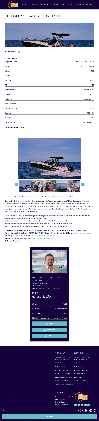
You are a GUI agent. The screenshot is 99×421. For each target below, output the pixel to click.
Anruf (51, 323)
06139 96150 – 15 (83, 357)
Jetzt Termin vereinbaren (64, 384)
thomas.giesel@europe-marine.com (44, 235)
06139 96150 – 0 (64, 357)
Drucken (51, 336)
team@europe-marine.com (82, 233)
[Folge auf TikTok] (85, 405)
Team (35, 5)
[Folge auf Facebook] (75, 405)
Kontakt (79, 5)
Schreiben (51, 330)
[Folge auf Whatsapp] (88, 405)
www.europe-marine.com (45, 238)
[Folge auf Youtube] (79, 405)
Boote (24, 5)
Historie (44, 5)
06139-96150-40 (40, 285)
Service (55, 5)
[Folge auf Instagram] (82, 405)
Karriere (67, 5)
